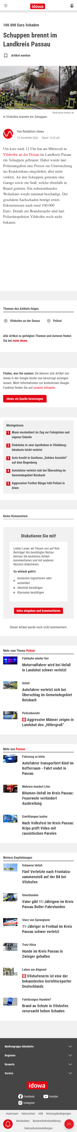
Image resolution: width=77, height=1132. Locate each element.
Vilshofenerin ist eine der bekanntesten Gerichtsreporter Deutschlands (46, 981)
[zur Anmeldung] (72, 5)
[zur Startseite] (38, 1084)
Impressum (12, 1113)
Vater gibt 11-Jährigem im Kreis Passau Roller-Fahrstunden (47, 904)
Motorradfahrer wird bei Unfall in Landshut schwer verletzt (46, 667)
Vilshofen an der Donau (21, 154)
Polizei (57, 321)
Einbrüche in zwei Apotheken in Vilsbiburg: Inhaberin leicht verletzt (39, 447)
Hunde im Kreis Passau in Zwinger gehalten (42, 954)
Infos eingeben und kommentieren (38, 611)
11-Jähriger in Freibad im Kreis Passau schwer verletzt (47, 929)
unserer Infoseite (44, 388)
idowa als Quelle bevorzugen (25, 399)
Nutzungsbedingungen (58, 1113)
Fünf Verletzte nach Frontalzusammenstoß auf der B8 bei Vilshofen (46, 876)
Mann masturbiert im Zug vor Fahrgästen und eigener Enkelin (40, 434)
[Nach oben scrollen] (69, 1124)
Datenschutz (28, 1113)
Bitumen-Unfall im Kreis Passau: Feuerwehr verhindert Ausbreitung (47, 798)
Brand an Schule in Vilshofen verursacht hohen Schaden (45, 1008)
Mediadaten (23, 1120)
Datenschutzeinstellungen (38, 1128)
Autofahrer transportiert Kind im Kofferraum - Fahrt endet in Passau (48, 768)
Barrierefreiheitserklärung (47, 1120)
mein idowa (20, 341)
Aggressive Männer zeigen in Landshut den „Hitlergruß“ (48, 722)
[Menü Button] (5, 5)
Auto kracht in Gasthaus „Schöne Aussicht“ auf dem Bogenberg (39, 460)
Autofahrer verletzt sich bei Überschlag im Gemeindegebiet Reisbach (39, 473)
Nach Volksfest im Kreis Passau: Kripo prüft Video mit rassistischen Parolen (48, 828)
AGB (40, 1113)
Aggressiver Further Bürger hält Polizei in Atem (38, 485)
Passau (20, 749)
